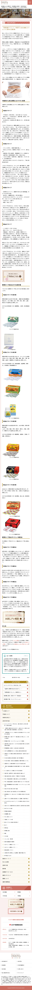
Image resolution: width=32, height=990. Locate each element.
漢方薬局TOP (4, 961)
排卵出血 (6, 827)
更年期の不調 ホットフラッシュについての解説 (14, 741)
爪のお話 (6, 836)
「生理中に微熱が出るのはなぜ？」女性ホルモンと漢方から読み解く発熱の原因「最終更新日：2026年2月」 (16, 729)
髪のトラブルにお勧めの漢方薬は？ (11, 822)
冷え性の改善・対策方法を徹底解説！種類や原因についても (16, 760)
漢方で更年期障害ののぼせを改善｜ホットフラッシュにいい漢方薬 (16, 785)
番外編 (4, 868)
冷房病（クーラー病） (8, 819)
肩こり (5, 825)
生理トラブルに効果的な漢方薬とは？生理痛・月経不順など (16, 798)
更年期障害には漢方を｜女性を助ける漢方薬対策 (14, 748)
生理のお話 (5, 865)
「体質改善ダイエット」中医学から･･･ (13, 692)
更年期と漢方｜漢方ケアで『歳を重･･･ (13, 695)
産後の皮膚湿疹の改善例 (9, 841)
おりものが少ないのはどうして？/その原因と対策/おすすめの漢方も (16, 802)
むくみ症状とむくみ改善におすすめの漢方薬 (13, 770)
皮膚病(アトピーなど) (8, 872)
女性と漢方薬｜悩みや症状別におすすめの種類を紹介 (15, 791)
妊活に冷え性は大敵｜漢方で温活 (11, 788)
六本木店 (5, 896)
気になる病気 (6, 862)
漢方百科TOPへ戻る (16, 677)
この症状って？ (6, 711)
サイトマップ (20, 972)
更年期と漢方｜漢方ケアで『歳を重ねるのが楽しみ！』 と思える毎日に (16, 737)
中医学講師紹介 (21, 965)
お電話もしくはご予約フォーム (21, 644)
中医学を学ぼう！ (7, 717)
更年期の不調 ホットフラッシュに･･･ (13, 699)
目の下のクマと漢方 (8, 808)
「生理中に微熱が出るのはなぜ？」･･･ (13, 688)
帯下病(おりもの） (8, 855)
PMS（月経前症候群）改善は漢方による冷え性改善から (15, 779)
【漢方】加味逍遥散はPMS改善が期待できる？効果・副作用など (16, 767)
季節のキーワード (7, 858)
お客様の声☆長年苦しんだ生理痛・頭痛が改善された (15, 852)
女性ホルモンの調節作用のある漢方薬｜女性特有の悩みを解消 (16, 805)
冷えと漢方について (8, 816)
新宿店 (19, 892)
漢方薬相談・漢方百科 (15, 6)
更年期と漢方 (7, 830)
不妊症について (6, 714)
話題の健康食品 (6, 882)
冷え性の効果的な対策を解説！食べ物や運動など (14, 758)
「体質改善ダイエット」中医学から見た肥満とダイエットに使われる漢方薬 (16, 733)
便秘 (5, 833)
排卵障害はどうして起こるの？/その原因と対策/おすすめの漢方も (16, 795)
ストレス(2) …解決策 (9, 839)
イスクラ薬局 (16, 640)
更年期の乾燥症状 (8, 811)
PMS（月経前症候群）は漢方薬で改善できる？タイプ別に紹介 (16, 781)
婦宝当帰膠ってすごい (8, 850)
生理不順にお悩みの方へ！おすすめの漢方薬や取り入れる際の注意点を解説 (16, 744)
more (25, 655)
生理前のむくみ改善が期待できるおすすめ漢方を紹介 (15, 763)
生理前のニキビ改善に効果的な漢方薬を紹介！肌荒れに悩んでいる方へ (16, 754)
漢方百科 (20, 961)
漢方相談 (4, 969)
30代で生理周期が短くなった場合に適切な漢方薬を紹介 (15, 751)
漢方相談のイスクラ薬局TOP (6, 6)
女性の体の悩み (23, 6)
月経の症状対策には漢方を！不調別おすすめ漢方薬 (14, 776)
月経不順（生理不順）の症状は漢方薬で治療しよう (14, 773)
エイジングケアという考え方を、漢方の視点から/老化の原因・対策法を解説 (16, 724)
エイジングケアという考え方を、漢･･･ (13, 685)
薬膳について (6, 878)
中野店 (19, 896)
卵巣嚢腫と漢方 (7, 814)
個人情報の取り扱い (6, 972)
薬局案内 (4, 965)
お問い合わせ (20, 969)
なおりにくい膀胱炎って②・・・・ (11, 844)
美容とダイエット (7, 875)
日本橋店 (5, 892)
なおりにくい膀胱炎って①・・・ (11, 847)
